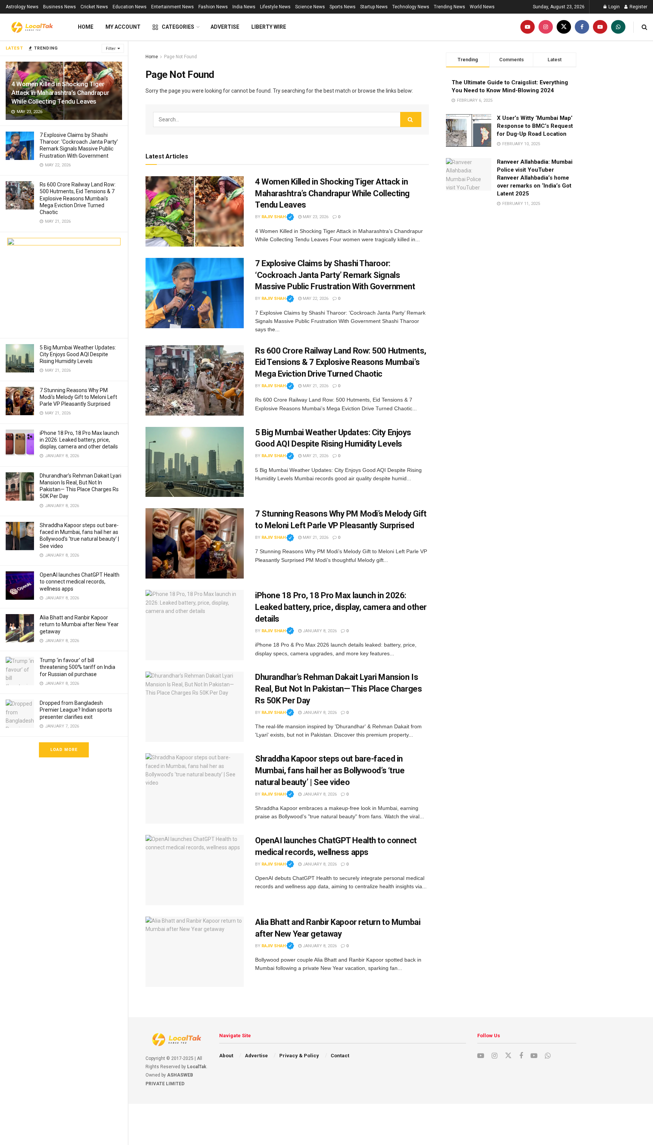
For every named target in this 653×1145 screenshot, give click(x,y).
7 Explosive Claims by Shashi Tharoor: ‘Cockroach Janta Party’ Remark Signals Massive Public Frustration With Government (335, 275)
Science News (310, 6)
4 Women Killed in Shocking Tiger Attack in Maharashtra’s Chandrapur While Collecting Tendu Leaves (60, 92)
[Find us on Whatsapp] (618, 27)
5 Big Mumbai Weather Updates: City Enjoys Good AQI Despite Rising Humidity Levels (78, 354)
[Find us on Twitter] (564, 27)
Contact (340, 1055)
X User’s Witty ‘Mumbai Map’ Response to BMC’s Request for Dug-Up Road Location (535, 126)
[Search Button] (644, 27)
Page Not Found (180, 56)
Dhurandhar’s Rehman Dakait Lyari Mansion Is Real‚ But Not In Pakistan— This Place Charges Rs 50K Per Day (338, 688)
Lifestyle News (275, 6)
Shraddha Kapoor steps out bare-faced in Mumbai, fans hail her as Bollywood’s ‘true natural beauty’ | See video (330, 770)
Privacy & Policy (299, 1055)
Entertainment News (172, 6)
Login (613, 6)
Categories (178, 27)
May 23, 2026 (315, 216)
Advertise (224, 27)
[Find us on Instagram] (545, 27)
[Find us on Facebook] (582, 27)
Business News (59, 6)
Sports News (343, 6)
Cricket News (94, 6)
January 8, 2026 (319, 630)
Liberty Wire (268, 27)
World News (482, 6)
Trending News (449, 6)
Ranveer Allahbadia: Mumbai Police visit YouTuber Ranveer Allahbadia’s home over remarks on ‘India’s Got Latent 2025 (535, 177)
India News (243, 6)
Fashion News (213, 6)
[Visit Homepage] (32, 27)
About (226, 1055)
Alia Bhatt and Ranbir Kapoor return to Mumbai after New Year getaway (79, 624)
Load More (63, 749)
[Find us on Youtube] (527, 27)
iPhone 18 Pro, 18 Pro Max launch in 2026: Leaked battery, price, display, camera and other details (79, 440)
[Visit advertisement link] (64, 285)
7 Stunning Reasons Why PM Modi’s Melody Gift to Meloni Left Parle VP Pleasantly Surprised (78, 397)
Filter (111, 48)
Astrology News (22, 6)
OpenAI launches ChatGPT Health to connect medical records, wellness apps (79, 581)
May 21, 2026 (315, 385)
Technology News (410, 6)
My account (123, 27)
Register (637, 6)
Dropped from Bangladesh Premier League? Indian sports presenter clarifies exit (76, 710)
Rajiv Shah (278, 216)
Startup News (374, 6)
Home (85, 27)
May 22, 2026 (315, 298)
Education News (130, 6)
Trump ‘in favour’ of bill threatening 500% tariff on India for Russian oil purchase (77, 667)
